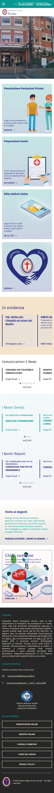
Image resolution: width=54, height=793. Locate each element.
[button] (20, 383)
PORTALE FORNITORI (27, 744)
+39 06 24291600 (25, 5)
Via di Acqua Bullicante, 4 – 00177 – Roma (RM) (26, 683)
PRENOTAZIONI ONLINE (27, 724)
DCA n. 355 (10, 638)
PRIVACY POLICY (27, 764)
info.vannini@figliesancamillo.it (21, 676)
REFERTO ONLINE (27, 734)
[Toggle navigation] (3, 4)
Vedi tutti (27, 387)
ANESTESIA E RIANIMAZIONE (19, 421)
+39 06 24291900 (43, 5)
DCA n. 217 (41, 638)
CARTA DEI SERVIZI (27, 754)
